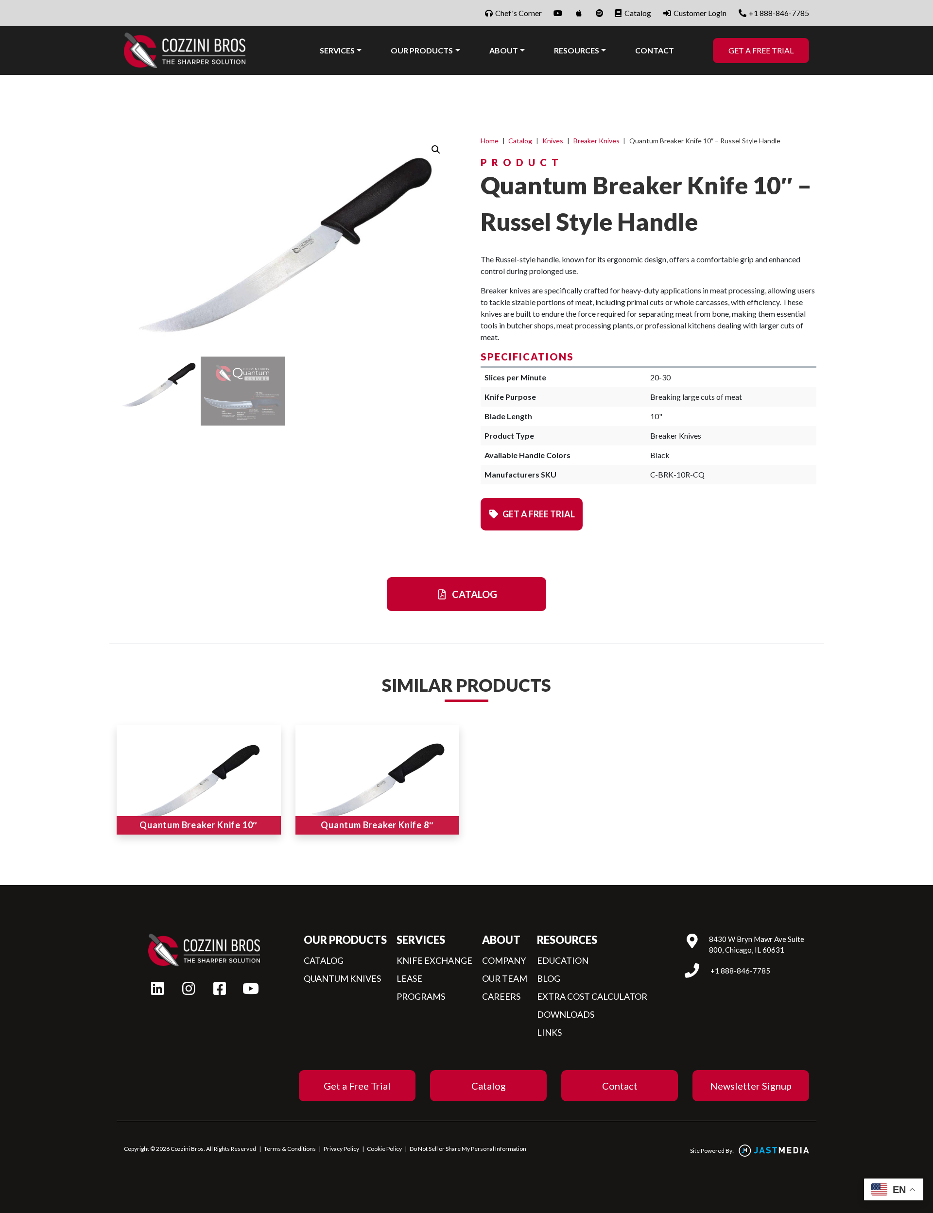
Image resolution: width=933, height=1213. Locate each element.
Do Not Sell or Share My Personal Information (468, 1148)
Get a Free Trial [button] (538, 514)
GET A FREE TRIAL (761, 50)
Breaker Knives (596, 141)
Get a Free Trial (357, 1086)
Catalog (637, 12)
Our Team (504, 978)
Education (562, 960)
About (503, 50)
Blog (548, 978)
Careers (501, 996)
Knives (552, 141)
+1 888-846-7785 (778, 12)
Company (504, 960)
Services (337, 50)
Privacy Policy (341, 1148)
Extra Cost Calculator (592, 996)
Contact (654, 50)
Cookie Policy (384, 1148)
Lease (409, 978)
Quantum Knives (342, 978)
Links (549, 1032)
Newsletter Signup (751, 1086)
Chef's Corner (518, 12)
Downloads (565, 1014)
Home (490, 141)
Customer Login (699, 12)
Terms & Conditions (290, 1148)
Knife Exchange (434, 960)
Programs (421, 996)
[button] (436, 149)
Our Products (422, 50)
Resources (576, 50)
